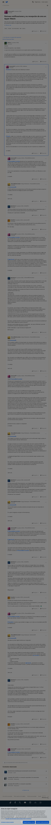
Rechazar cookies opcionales (42, 822)
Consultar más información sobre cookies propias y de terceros (18, 818)
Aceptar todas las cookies (29, 822)
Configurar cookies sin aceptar (7, 822)
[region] (25, 816)
